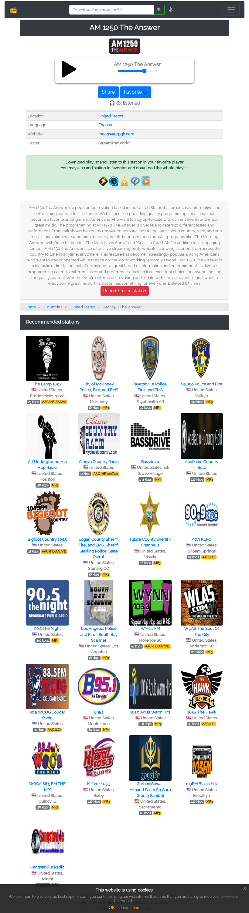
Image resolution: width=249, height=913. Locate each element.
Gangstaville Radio (47, 867)
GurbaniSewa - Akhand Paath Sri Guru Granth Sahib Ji (150, 789)
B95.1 (99, 712)
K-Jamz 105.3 (98, 783)
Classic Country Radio (99, 461)
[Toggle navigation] (231, 10)
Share (108, 92)
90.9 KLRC (201, 539)
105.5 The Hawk (201, 712)
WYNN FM (150, 628)
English (105, 125)
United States (110, 116)
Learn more (130, 908)
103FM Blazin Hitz (202, 783)
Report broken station (124, 290)
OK (112, 907)
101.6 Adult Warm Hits (150, 712)
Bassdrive (150, 461)
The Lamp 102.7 (47, 384)
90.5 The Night (47, 628)
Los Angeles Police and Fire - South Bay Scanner (99, 634)
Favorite (133, 92)
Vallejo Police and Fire (201, 384)
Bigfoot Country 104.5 (47, 539)
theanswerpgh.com (116, 134)
